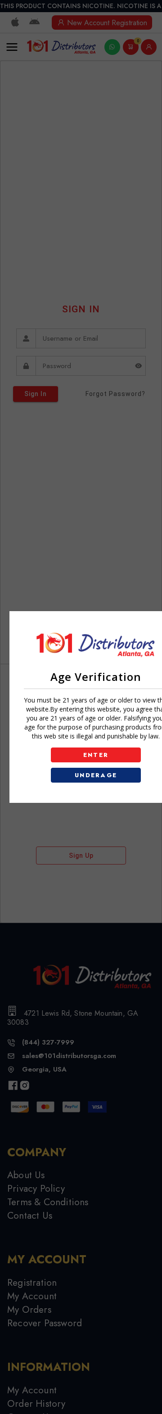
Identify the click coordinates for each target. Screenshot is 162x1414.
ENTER (96, 755)
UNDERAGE (96, 775)
